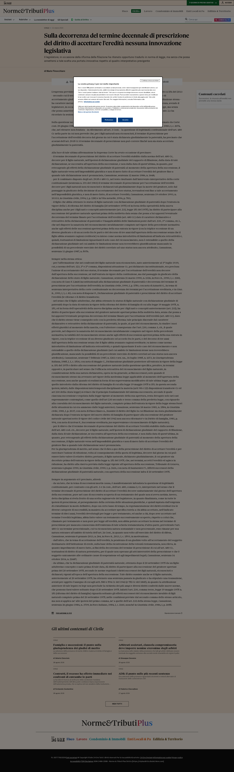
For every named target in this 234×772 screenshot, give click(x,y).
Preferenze (109, 120)
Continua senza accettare (150, 80)
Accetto (125, 120)
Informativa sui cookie (92, 101)
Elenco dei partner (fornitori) (88, 112)
